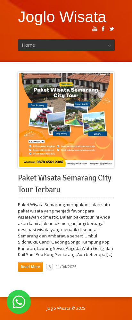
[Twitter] (111, 28)
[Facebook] (103, 28)
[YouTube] (94, 28)
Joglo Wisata (62, 16)
